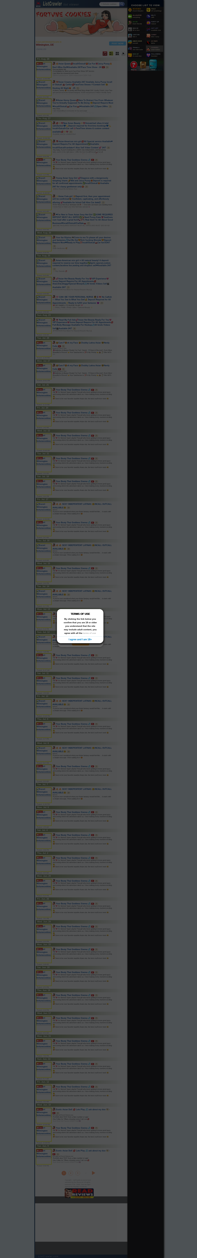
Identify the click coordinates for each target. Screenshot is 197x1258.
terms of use (89, 633)
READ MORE (80, 643)
